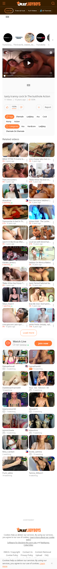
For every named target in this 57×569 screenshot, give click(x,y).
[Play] (28, 63)
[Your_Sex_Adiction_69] (42, 381)
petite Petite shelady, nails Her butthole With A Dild (40, 325)
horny (8, 121)
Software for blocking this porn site (22, 542)
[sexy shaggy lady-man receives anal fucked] (42, 152)
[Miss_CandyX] (15, 445)
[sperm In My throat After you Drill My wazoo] (15, 235)
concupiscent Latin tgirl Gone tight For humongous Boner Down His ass (13, 325)
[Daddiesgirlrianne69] (15, 381)
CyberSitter (28, 545)
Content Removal (43, 552)
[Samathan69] (42, 360)
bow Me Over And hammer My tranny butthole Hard (40, 304)
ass (38, 116)
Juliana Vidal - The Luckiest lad (40, 221)
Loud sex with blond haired (39, 242)
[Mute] (7, 53)
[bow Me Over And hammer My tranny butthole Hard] (42, 297)
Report (48, 107)
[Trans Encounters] (15, 173)
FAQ (46, 555)
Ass (22, 126)
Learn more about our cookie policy (40, 538)
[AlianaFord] (15, 194)
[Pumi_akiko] (15, 467)
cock (45, 116)
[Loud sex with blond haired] (42, 235)
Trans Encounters (9, 180)
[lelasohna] (42, 424)
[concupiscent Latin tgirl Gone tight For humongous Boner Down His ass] (15, 318)
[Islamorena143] (15, 402)
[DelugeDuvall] (15, 360)
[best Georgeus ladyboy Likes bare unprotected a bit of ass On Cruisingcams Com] (42, 194)
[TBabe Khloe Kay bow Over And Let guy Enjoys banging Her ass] (42, 173)
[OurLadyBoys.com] (28, 3)
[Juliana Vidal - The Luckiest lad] (42, 215)
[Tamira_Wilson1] (42, 467)
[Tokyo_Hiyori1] (15, 297)
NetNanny (45, 542)
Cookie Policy (12, 555)
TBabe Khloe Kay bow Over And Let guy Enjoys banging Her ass (40, 180)
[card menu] (27, 160)
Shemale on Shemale (15, 131)
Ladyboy (42, 126)
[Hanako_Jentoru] (15, 256)
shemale (20, 116)
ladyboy (30, 116)
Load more (28, 332)
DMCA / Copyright (12, 552)
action (17, 121)
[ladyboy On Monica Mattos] (42, 256)
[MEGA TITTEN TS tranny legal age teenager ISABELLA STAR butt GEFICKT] (15, 152)
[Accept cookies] (52, 563)
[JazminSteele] (15, 424)
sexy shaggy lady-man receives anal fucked (39, 159)
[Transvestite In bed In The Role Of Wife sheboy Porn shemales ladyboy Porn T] (15, 215)
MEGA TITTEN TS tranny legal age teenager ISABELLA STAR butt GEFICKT (13, 159)
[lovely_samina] (42, 445)
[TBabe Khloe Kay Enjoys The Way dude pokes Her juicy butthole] (15, 277)
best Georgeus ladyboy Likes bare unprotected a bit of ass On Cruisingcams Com (40, 200)
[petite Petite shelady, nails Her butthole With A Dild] (42, 318)
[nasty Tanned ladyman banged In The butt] (42, 277)
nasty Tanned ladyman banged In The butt (40, 283)
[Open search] (53, 3)
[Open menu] (4, 3)
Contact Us (28, 552)
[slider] (28, 76)
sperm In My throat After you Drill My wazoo (13, 242)
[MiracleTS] (42, 402)
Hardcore (32, 126)
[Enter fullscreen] (50, 73)
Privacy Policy (27, 555)
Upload (39, 555)
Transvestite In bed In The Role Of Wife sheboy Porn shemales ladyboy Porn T (13, 221)
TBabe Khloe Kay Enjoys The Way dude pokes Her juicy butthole (13, 283)
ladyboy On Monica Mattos (40, 263)
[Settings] (50, 52)
